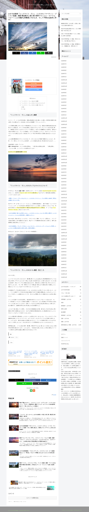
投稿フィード (64, 337)
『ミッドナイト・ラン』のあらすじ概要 (29, 101)
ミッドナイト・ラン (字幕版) (32, 80)
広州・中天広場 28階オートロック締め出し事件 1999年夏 (70, 34)
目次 (31, 98)
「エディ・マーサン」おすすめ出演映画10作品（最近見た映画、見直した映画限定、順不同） (15, 352)
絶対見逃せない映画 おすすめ (15, 371)
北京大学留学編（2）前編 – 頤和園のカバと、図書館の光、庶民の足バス (70, 45)
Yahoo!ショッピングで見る (34, 89)
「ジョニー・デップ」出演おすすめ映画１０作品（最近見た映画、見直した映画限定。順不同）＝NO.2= (47, 352)
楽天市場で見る (34, 86)
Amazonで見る (34, 83)
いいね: (23, 109)
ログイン (63, 334)
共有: (23, 107)
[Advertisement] (32, 67)
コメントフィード (65, 340)
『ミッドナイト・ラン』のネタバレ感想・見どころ (32, 105)
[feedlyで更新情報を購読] (31, 390)
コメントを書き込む (32, 498)
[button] (49, 53)
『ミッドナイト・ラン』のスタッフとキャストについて (33, 103)
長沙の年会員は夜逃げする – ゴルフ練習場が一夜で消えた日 (71, 29)
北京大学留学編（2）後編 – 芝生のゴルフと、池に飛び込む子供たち (70, 39)
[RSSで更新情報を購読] (34, 390)
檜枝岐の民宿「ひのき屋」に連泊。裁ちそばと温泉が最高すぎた (71, 24)
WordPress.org (64, 343)
